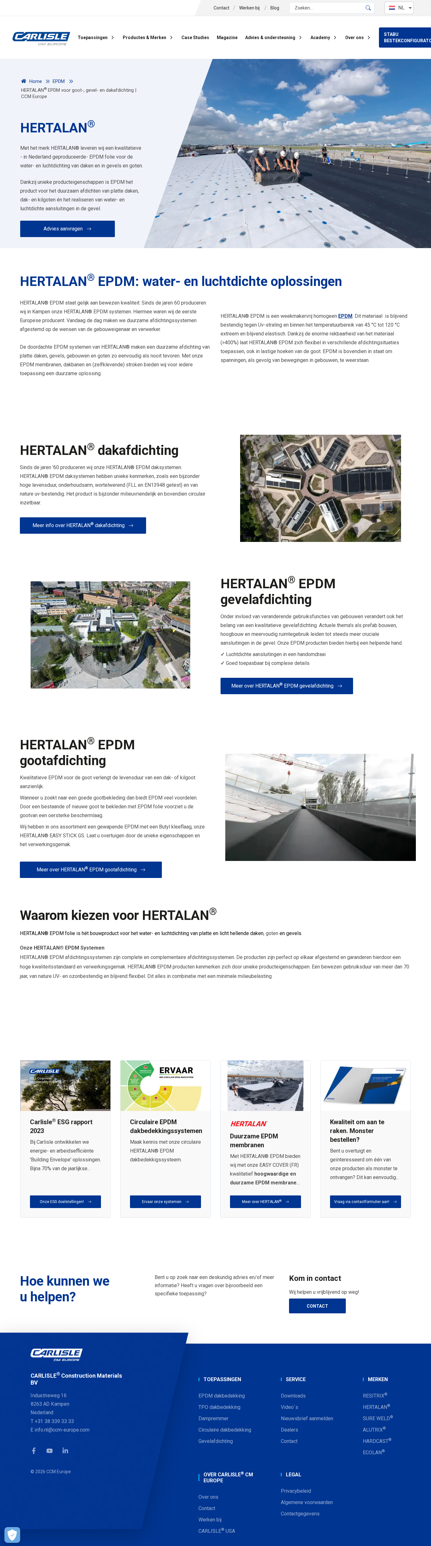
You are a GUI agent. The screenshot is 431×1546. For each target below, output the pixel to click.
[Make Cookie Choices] (12, 1535)
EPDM (345, 316)
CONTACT (317, 1306)
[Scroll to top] (418, 1533)
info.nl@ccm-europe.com (62, 1430)
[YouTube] (49, 1451)
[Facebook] (34, 1451)
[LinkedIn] (65, 1451)
